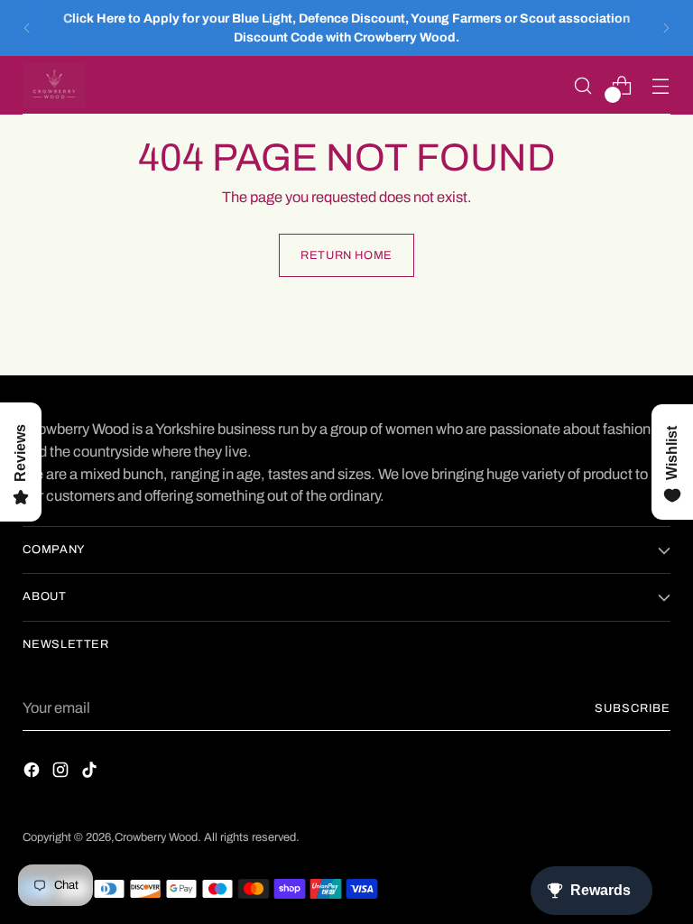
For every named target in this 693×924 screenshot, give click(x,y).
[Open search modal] (583, 85)
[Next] (666, 28)
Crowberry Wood (156, 837)
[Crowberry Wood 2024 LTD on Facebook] (33, 773)
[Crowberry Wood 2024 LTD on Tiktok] (91, 773)
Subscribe (632, 708)
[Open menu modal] (660, 85)
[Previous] (27, 28)
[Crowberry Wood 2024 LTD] (54, 85)
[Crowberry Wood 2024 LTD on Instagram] (62, 773)
